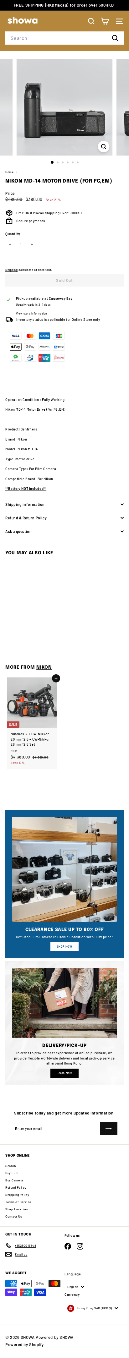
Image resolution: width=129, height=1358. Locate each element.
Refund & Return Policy (26, 518)
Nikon (44, 667)
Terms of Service (18, 1202)
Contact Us (13, 1216)
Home (9, 172)
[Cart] (104, 21)
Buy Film (11, 1173)
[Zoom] (104, 146)
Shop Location (16, 1209)
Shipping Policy (17, 1194)
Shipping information (25, 504)
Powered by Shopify (24, 1344)
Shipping (11, 269)
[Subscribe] (108, 1128)
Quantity (12, 234)
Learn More (64, 1073)
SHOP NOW (64, 946)
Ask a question (18, 531)
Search (10, 1166)
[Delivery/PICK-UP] (64, 1003)
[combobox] (64, 38)
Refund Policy (15, 1187)
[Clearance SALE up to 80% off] (64, 869)
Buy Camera (14, 1180)
